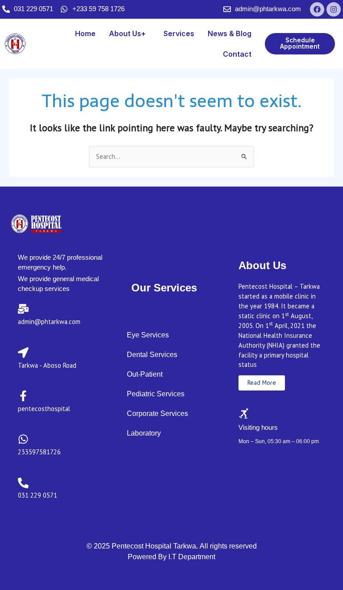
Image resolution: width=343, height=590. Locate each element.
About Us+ (127, 33)
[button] (129, 33)
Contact (237, 54)
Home (85, 33)
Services (178, 33)
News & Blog (229, 33)
